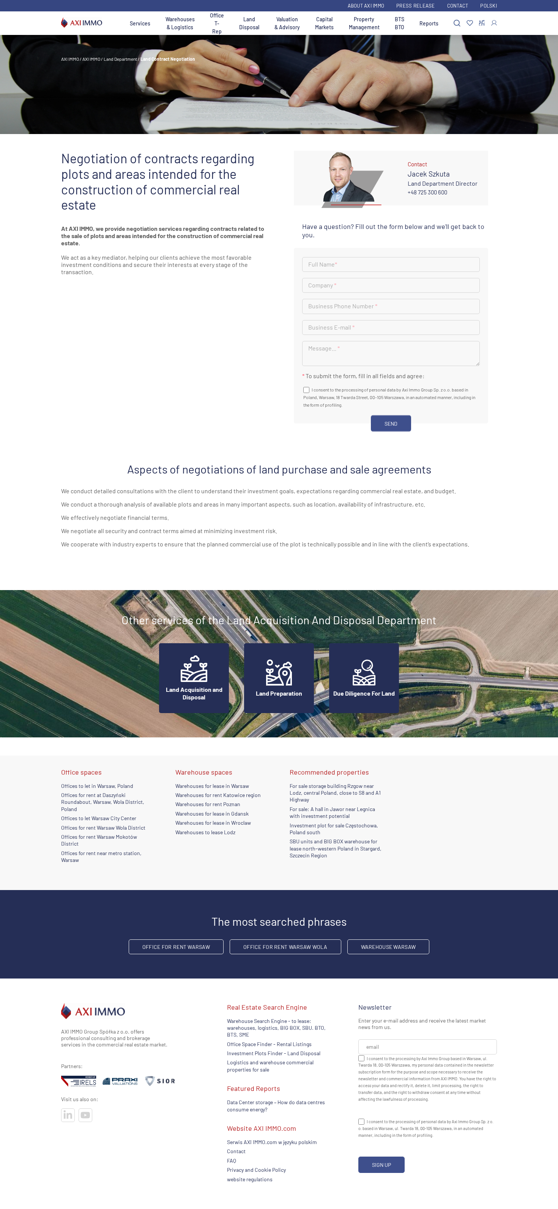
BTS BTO (399, 23)
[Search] (457, 23)
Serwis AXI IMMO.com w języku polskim (272, 1142)
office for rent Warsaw (176, 947)
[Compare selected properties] (482, 23)
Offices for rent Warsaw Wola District (103, 827)
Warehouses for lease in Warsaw (212, 786)
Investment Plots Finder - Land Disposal (273, 1053)
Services (140, 23)
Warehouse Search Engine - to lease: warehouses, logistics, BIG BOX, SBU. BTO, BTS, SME (276, 1028)
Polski (488, 6)
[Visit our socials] (68, 1115)
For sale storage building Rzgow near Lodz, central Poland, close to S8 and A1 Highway (335, 793)
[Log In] (494, 23)
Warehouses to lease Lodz (205, 832)
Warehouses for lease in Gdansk (212, 813)
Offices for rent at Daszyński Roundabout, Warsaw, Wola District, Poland (102, 802)
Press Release (415, 6)
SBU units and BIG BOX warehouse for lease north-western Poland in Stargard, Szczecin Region (335, 848)
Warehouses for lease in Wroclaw (213, 822)
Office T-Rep (217, 23)
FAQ (231, 1160)
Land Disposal (249, 23)
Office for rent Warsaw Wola (285, 947)
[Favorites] (470, 23)
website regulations (250, 1179)
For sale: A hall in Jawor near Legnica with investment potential (332, 812)
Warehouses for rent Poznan (207, 804)
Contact (457, 6)
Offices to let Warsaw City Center (98, 818)
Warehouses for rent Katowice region (218, 795)
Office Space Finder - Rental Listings (269, 1044)
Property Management (364, 23)
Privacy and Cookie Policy (256, 1169)
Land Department (120, 59)
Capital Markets (324, 23)
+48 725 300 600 (427, 192)
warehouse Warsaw (388, 947)
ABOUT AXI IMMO (366, 6)
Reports (428, 23)
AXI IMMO (70, 59)
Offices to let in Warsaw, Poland (97, 786)
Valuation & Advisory (287, 23)
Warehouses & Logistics (180, 23)
